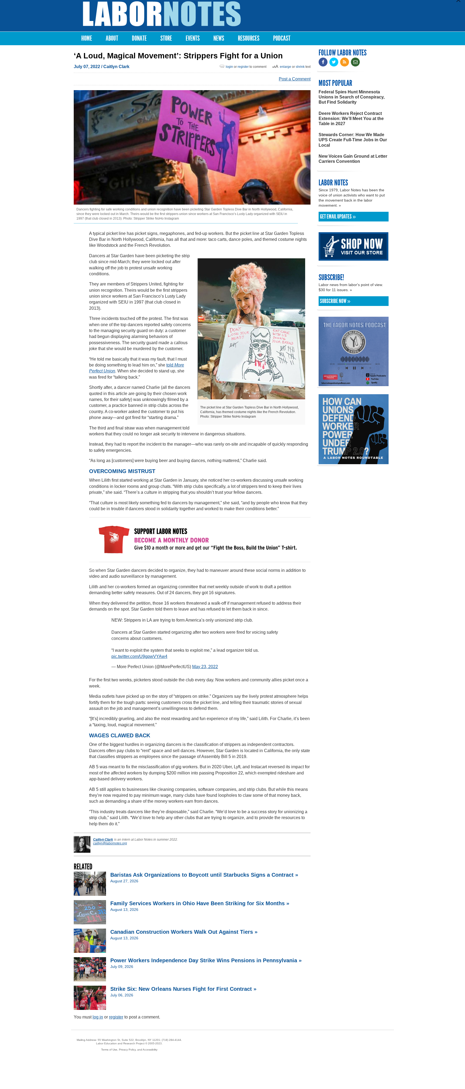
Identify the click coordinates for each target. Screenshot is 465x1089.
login (229, 67)
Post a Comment (295, 79)
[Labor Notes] (162, 13)
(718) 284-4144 (171, 1039)
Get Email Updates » (338, 216)
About (112, 38)
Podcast (281, 38)
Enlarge (285, 67)
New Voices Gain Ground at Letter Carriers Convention (353, 159)
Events (193, 38)
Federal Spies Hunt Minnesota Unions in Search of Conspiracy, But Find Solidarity (352, 97)
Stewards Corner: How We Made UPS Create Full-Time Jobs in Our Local (353, 139)
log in (98, 1017)
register (243, 67)
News (218, 38)
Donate (139, 38)
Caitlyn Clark (116, 66)
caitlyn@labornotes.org (110, 843)
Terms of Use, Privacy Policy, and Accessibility (129, 1049)
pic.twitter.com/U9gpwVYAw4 (139, 656)
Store (166, 38)
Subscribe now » (335, 301)
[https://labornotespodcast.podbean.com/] (354, 383)
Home (86, 38)
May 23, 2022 (205, 666)
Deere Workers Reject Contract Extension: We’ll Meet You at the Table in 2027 (351, 118)
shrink (300, 67)
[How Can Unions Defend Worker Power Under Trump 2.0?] (354, 461)
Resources (248, 38)
